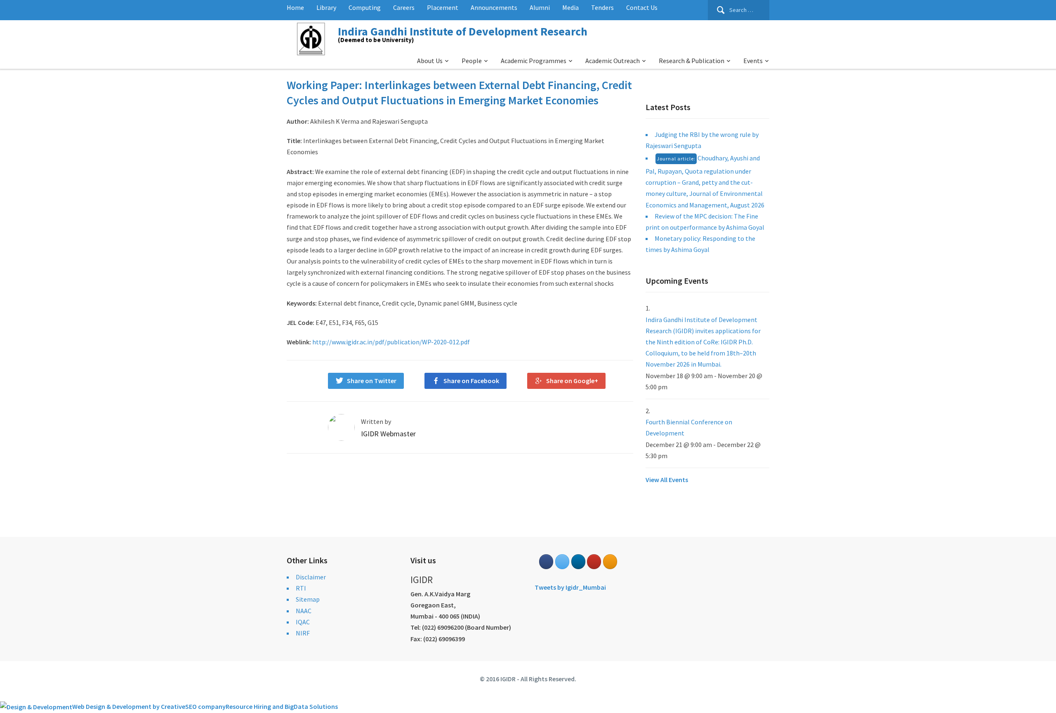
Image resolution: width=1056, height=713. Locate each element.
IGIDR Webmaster (388, 433)
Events (753, 60)
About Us (430, 60)
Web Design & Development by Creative (128, 706)
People (472, 60)
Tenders (602, 7)
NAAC (303, 611)
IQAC (303, 622)
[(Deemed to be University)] (312, 37)
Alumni (540, 7)
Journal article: (676, 158)
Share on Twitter (371, 381)
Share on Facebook (471, 381)
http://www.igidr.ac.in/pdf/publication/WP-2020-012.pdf (391, 342)
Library (326, 7)
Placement (442, 7)
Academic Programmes (533, 60)
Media (570, 7)
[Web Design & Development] (36, 706)
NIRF (303, 633)
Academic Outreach (612, 60)
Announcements (494, 7)
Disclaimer (311, 577)
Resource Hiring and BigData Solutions (282, 706)
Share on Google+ (572, 381)
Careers (404, 7)
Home (295, 7)
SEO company (205, 706)
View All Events (667, 479)
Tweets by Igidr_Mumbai (570, 587)
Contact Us (642, 7)
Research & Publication (691, 60)
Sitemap (308, 599)
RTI (301, 588)
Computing (365, 7)
